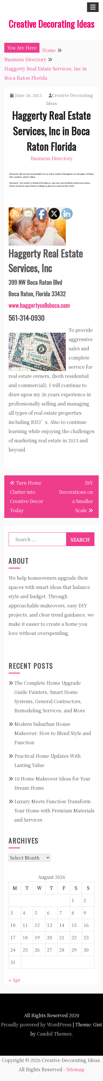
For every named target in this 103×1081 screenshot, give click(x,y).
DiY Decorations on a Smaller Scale (76, 496)
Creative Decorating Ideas (51, 23)
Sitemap (75, 1069)
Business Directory (52, 158)
